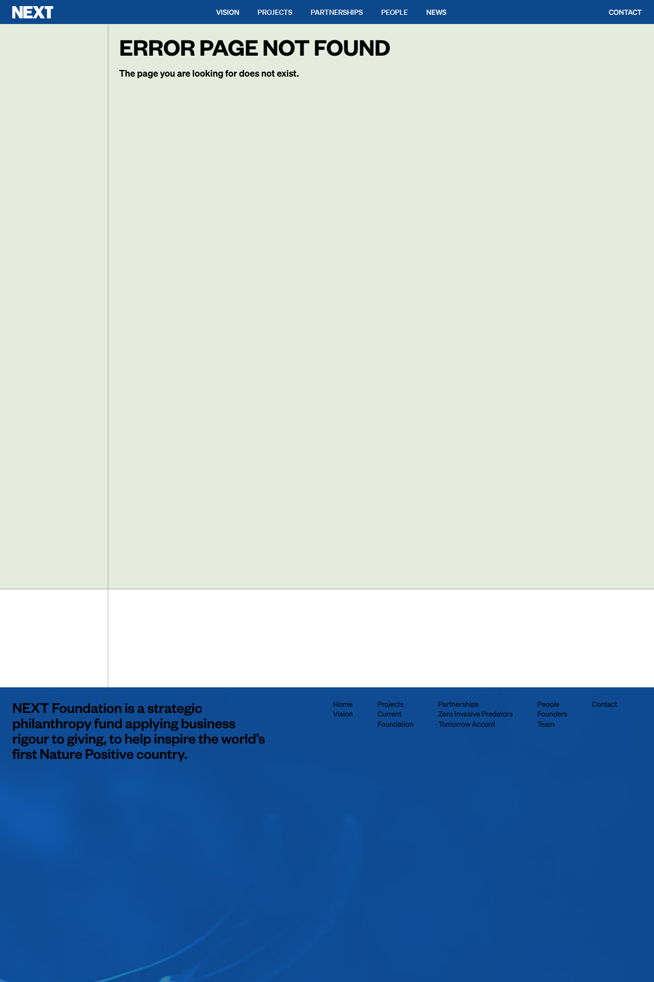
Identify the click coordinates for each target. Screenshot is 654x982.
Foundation (396, 724)
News (436, 12)
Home (343, 704)
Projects (275, 12)
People (394, 12)
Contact (625, 12)
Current (390, 714)
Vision (228, 12)
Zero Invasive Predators (475, 714)
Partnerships (337, 12)
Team (546, 724)
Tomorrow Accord (466, 724)
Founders (553, 714)
